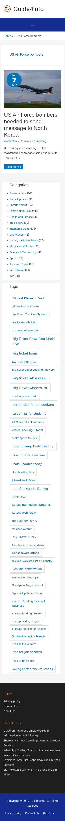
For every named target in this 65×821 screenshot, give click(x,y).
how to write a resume (28, 455)
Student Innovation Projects (29, 636)
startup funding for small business (28, 603)
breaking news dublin (24, 396)
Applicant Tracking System (29, 314)
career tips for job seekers (33, 405)
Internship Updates (21, 228)
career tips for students (29, 413)
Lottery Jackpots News (24, 240)
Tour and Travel (19, 264)
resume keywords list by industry (32, 560)
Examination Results (22, 211)
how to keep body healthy (33, 446)
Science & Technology (23, 252)
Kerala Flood (19, 497)
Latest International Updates (31, 504)
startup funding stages (26, 621)
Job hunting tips (23, 472)
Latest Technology (24, 512)
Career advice (18, 193)
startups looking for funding (29, 628)
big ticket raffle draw (29, 378)
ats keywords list (23, 322)
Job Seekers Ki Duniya (30, 489)
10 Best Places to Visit (28, 298)
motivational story (24, 521)
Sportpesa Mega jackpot (27, 585)
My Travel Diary (24, 537)
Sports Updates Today (27, 593)
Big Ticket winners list (30, 388)
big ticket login (25, 353)
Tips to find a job (23, 660)
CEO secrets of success (28, 422)
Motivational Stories (22, 246)
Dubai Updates (19, 199)
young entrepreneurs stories (32, 669)
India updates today (27, 464)
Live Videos (17, 234)
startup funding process (27, 613)
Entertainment (18, 205)
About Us (9, 711)
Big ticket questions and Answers (33, 369)
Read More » (13, 166)
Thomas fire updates (24, 643)
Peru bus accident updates (28, 545)
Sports (14, 258)
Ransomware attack (25, 553)
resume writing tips (25, 577)
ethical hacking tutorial (27, 430)
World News (11, 141)
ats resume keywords (25, 330)
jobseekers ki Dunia (24, 480)
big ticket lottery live (24, 362)
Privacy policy (12, 701)
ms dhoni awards (22, 528)
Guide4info (29, 8)
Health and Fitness (21, 216)
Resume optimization (27, 569)
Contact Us (11, 706)
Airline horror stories (25, 306)
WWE (13, 276)
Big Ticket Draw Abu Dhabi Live (34, 341)
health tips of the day (24, 437)
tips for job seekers (27, 652)
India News (16, 222)
